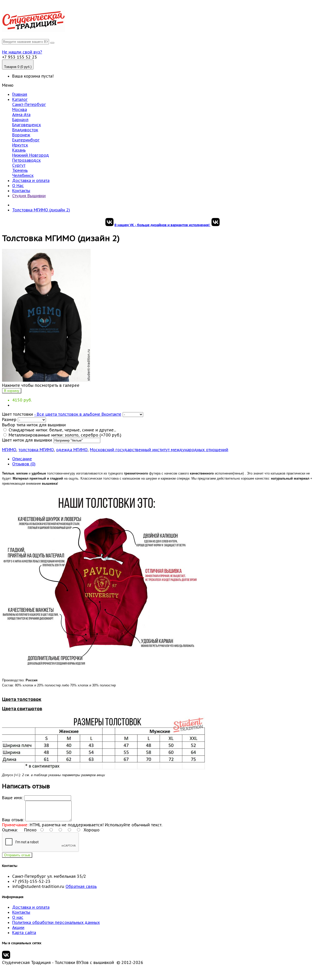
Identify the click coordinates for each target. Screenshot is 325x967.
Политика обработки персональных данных (56, 922)
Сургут (18, 165)
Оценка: (10, 829)
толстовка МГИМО (36, 449)
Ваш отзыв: (13, 819)
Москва (19, 109)
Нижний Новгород (30, 155)
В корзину (11, 391)
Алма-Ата (21, 114)
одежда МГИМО (72, 449)
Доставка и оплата (31, 180)
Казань (19, 150)
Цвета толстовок (21, 699)
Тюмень (20, 170)
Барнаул (20, 119)
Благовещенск (26, 124)
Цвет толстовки (17, 414)
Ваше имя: (12, 797)
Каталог (20, 99)
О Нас (18, 185)
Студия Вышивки (29, 195)
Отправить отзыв (17, 855)
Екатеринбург (26, 139)
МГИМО (9, 449)
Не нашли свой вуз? (22, 51)
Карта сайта (24, 932)
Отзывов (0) (24, 463)
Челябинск (23, 175)
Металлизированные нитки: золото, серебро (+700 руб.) (64, 434)
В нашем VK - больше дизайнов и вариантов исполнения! (162, 225)
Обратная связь (81, 886)
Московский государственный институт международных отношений (159, 449)
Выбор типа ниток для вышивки (34, 424)
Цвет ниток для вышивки (27, 440)
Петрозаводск (26, 160)
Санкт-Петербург (29, 104)
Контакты (21, 190)
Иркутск (20, 145)
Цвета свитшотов (22, 708)
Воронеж (21, 134)
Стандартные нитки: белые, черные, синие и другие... (61, 429)
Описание (22, 458)
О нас (17, 917)
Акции (18, 927)
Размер (9, 419)
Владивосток (25, 129)
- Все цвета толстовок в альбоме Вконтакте (77, 414)
